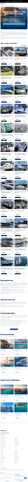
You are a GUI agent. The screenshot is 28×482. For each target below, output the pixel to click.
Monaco (7, 474)
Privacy (3, 478)
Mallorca (7, 473)
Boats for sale (2, 454)
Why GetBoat (16, 453)
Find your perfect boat (14, 329)
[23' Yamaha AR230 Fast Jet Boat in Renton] (7, 52)
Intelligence (16, 462)
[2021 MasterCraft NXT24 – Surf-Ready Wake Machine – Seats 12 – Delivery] (7, 71)
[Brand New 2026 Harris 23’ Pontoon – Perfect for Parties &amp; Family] (20, 242)
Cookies (5, 478)
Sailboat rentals (16, 441)
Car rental (2, 463)
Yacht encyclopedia (17, 456)
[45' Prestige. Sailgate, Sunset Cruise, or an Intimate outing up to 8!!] (7, 223)
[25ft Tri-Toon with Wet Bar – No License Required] (20, 223)
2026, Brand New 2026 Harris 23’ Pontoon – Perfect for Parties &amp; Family (20, 250)
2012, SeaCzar (3, 172)
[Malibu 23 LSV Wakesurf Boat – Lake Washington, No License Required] (7, 261)
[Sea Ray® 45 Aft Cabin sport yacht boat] (20, 185)
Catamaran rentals (17, 440)
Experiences (2, 462)
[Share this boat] (12, 55)
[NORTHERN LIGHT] (20, 71)
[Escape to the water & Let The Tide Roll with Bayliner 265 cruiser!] (20, 109)
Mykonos (13, 473)
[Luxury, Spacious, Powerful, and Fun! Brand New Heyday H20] (7, 109)
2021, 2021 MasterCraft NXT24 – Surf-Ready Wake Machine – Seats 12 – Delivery (7, 78)
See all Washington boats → (24, 45)
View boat (4, 159)
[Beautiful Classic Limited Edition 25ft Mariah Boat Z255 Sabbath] (7, 185)
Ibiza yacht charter (3, 440)
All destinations (2, 448)
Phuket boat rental (3, 447)
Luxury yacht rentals (17, 443)
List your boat (2, 455)
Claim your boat (2, 456)
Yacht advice (16, 461)
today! (17, 325)
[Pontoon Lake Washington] (20, 204)
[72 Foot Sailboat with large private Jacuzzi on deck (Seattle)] (20, 261)
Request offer (10, 159)
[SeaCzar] (7, 166)
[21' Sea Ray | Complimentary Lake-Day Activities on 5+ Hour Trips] (20, 147)
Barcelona (2, 474)
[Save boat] (12, 48)
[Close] (26, 474)
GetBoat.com (3, 3)
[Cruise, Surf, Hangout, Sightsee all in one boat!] (20, 52)
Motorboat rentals (17, 442)
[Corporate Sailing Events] (20, 128)
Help (9, 478)
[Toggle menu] (26, 3)
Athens (9, 473)
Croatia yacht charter (3, 443)
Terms (1, 478)
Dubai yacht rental (3, 442)
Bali (13, 474)
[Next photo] (12, 51)
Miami (3, 473)
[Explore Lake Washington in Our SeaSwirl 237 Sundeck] (7, 90)
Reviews (15, 455)
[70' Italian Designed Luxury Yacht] (20, 90)
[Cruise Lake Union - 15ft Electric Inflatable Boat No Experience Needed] (7, 128)
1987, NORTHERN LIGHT (18, 77)
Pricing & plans (2, 461)
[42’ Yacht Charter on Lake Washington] (20, 166)
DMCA (7, 478)
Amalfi (9, 474)
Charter (1, 453)
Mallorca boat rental (3, 441)
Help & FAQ (16, 454)
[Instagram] (1, 435)
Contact (15, 463)
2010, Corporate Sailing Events (19, 134)
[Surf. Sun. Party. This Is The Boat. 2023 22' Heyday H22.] (7, 204)
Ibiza (4, 473)
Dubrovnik (4, 474)
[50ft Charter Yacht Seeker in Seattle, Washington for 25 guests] (7, 147)
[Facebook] (2, 435)
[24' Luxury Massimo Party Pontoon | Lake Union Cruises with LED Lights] (7, 242)
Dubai (1, 473)
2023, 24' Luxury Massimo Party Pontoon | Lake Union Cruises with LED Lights (7, 250)
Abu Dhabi (12, 474)
